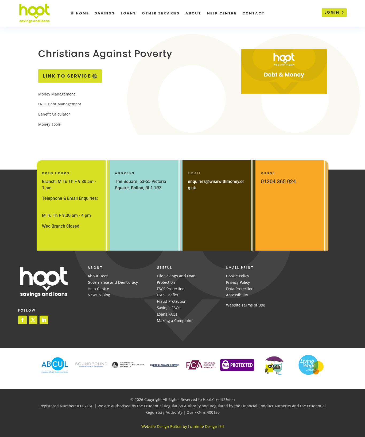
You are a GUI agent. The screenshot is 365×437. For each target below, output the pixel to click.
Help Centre (221, 13)
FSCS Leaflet (167, 294)
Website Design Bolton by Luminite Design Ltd (182, 426)
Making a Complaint (175, 320)
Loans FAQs (167, 314)
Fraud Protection (172, 301)
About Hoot (98, 275)
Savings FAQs (169, 307)
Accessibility (237, 294)
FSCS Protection (171, 288)
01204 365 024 (278, 181)
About (193, 13)
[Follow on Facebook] (22, 320)
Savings (105, 13)
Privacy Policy (238, 282)
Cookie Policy (237, 275)
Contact (253, 13)
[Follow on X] (33, 320)
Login (331, 12)
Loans (128, 13)
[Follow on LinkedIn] (44, 320)
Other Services (161, 13)
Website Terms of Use (245, 305)
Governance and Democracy (113, 282)
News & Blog (99, 294)
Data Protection (240, 288)
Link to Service (67, 75)
